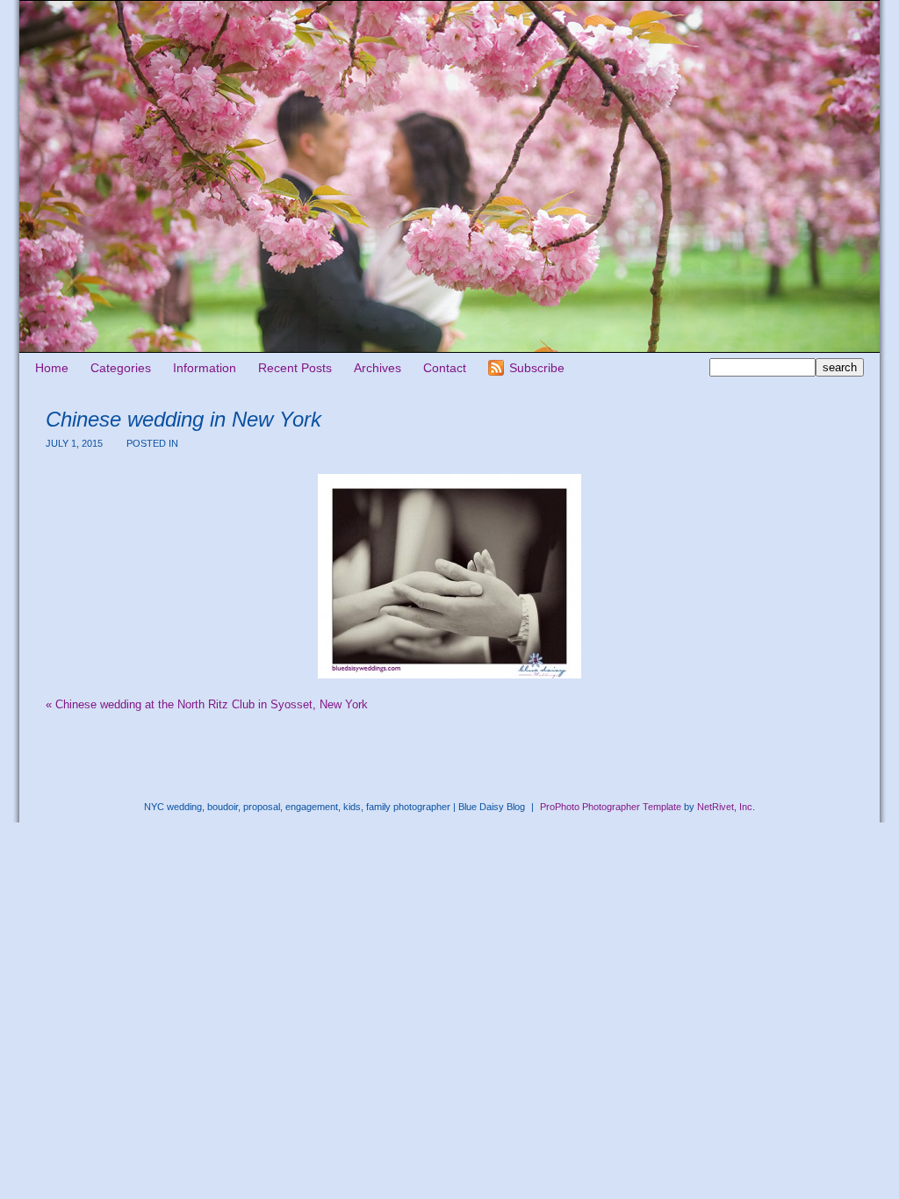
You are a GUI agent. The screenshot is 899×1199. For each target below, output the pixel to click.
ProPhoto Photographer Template (610, 806)
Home (51, 368)
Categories (120, 368)
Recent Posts (295, 368)
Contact (444, 368)
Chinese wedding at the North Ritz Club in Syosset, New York (207, 704)
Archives (377, 368)
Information (204, 368)
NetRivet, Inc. (726, 806)
